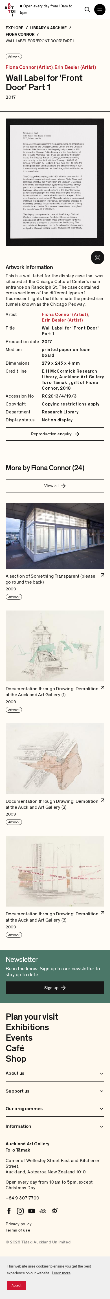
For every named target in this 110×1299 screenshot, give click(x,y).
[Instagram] (20, 1211)
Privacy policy (19, 1223)
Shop (16, 1059)
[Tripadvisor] (42, 1211)
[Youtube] (31, 1211)
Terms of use (18, 1230)
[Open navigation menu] (99, 9)
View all (51, 486)
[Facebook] (9, 1211)
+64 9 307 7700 (22, 1198)
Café (15, 1048)
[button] (55, 551)
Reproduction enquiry (51, 434)
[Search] (87, 9)
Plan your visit (32, 1017)
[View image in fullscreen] (97, 257)
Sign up (51, 987)
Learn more (61, 1273)
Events (19, 1038)
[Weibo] (54, 1211)
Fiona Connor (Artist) (29, 67)
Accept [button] (16, 1285)
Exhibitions (27, 1027)
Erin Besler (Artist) (75, 67)
